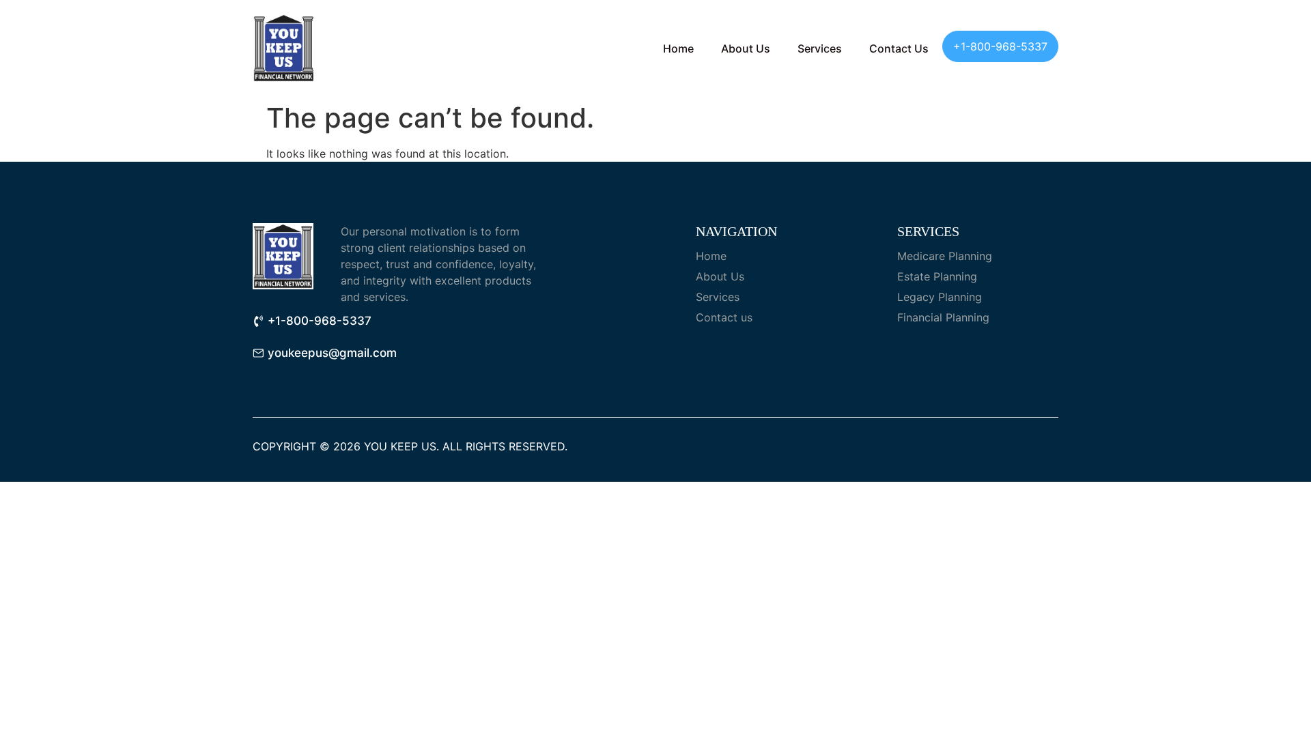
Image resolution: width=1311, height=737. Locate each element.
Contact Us (899, 48)
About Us (745, 48)
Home (678, 48)
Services (820, 48)
